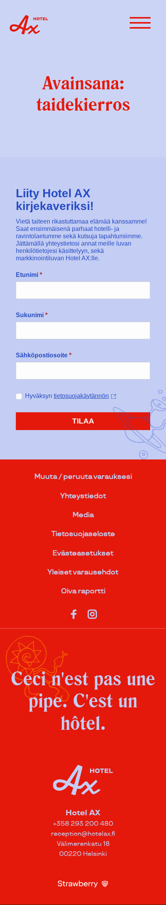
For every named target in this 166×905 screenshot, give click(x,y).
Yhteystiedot (83, 496)
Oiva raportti (83, 591)
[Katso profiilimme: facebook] (73, 612)
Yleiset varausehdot (83, 572)
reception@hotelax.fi (83, 834)
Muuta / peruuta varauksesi (83, 477)
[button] (140, 22)
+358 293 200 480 (83, 824)
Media (83, 515)
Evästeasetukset (83, 553)
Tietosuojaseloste (83, 534)
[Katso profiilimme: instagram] (92, 612)
